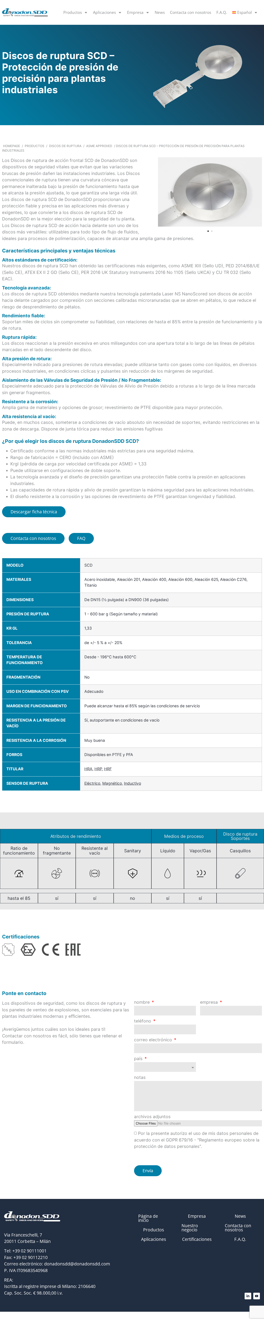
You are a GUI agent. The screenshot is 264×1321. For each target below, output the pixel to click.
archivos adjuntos (152, 1116)
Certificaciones (197, 1239)
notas (140, 1077)
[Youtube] (256, 1296)
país (139, 1058)
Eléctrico (92, 783)
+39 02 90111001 (29, 1251)
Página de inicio (148, 1218)
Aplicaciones (104, 12)
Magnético (112, 783)
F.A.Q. (221, 12)
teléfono (143, 1021)
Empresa (135, 12)
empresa (209, 1002)
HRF (108, 769)
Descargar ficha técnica (34, 512)
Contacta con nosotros (190, 12)
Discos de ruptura (65, 146)
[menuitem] (245, 12)
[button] (162, 192)
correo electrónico (153, 1040)
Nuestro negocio (190, 1228)
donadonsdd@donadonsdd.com (77, 1264)
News (160, 12)
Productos (72, 12)
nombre (142, 1002)
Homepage (11, 146)
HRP (98, 769)
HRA (88, 769)
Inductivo (132, 783)
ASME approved (99, 146)
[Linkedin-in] (248, 1296)
